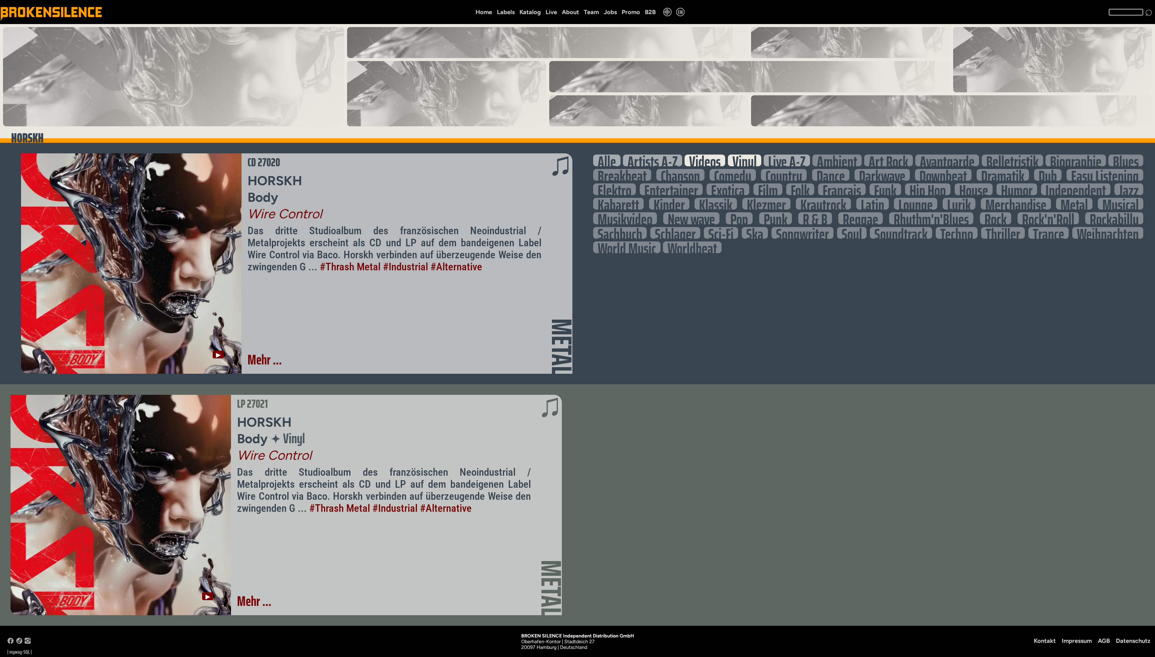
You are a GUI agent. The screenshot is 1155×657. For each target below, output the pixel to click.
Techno (956, 233)
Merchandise (1015, 204)
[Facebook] (10, 642)
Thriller (1003, 233)
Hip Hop (928, 189)
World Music (627, 247)
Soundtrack (901, 233)
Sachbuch (620, 233)
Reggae (860, 218)
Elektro (614, 189)
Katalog (530, 12)
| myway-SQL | (19, 652)
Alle (607, 160)
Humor (1017, 189)
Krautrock (823, 204)
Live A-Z (786, 160)
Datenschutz (1133, 640)
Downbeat (943, 175)
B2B (650, 12)
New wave (691, 218)
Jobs (610, 12)
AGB (1104, 640)
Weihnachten (1108, 233)
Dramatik (1002, 175)
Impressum (1077, 640)
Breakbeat (622, 175)
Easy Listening (1105, 175)
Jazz (1129, 189)
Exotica (728, 189)
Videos (705, 160)
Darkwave (882, 175)
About (570, 12)
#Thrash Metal (350, 267)
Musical (1120, 204)
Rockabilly (1114, 218)
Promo (631, 12)
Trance (1048, 233)
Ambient (837, 160)
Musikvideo (625, 218)
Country (783, 175)
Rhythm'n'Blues (931, 218)
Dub (1048, 175)
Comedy (732, 175)
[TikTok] (19, 642)
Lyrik (959, 204)
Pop (739, 218)
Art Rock (888, 160)
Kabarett (618, 204)
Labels (506, 12)
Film (768, 189)
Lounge (915, 204)
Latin (872, 204)
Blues (1126, 160)
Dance (831, 175)
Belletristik (1012, 160)
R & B (815, 218)
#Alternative (456, 267)
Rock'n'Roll (1048, 218)
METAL (562, 346)
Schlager (675, 233)
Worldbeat (692, 247)
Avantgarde (947, 160)
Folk (800, 189)
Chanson (680, 175)
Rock (995, 218)
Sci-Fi (721, 233)
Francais (842, 189)
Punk (775, 218)
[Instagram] (28, 642)
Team (591, 12)
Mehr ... (265, 359)
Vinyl (744, 160)
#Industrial (405, 267)
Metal (1074, 204)
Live (551, 12)
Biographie (1075, 160)
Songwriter (802, 233)
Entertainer (671, 189)
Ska (754, 233)
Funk (885, 189)
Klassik (715, 204)
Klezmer (766, 204)
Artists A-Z (652, 160)
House (973, 189)
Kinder (669, 204)
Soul (852, 233)
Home (484, 12)
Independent (1076, 189)
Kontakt (1045, 640)
